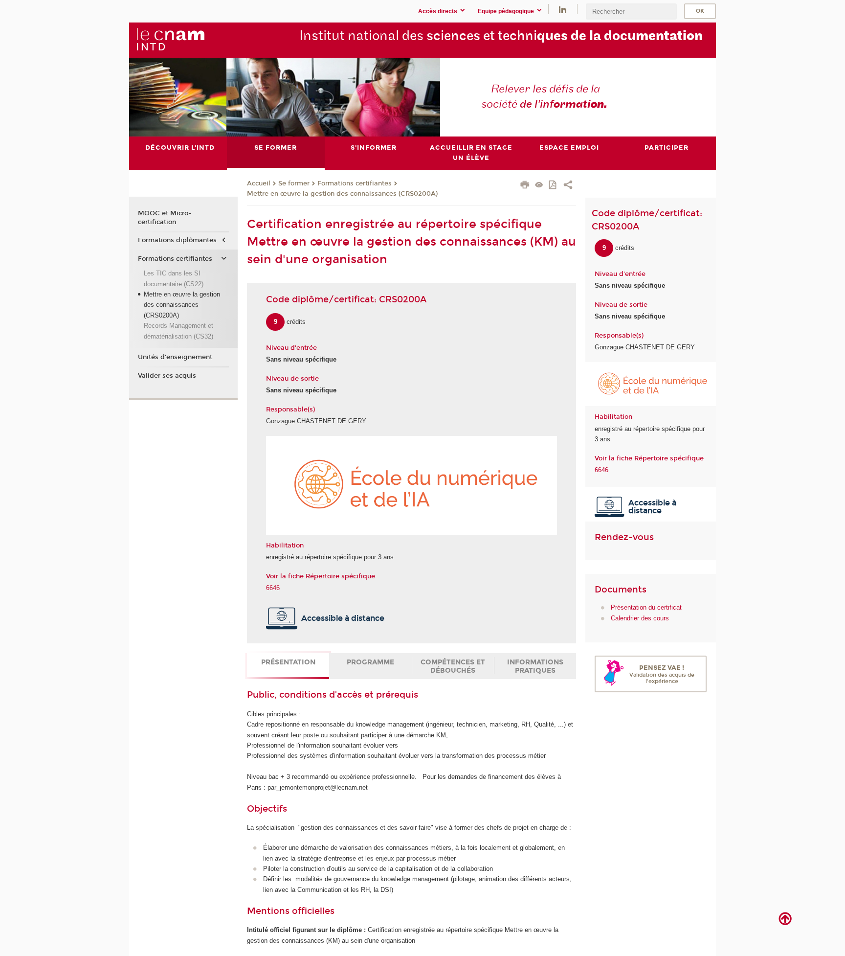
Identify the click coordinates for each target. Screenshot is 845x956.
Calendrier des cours (640, 618)
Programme (370, 662)
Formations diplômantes (177, 240)
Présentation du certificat (646, 607)
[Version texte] (539, 185)
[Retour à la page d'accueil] (170, 39)
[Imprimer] (525, 186)
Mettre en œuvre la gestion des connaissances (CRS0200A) (342, 194)
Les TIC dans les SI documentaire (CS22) (173, 278)
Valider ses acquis (167, 376)
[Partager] (568, 186)
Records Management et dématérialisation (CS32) (178, 331)
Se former (294, 183)
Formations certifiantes (354, 183)
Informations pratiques (535, 666)
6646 (273, 588)
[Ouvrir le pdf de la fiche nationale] (553, 185)
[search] (631, 11)
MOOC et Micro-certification (164, 217)
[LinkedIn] (562, 9)
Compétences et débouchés (453, 666)
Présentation (288, 662)
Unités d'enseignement (175, 357)
